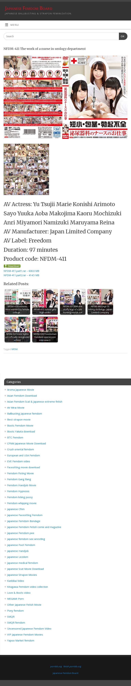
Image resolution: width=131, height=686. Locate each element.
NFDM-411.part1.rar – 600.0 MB (21, 271)
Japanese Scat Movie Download (25, 568)
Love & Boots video (19, 592)
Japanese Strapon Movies (22, 574)
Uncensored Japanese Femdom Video (29, 628)
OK (122, 36)
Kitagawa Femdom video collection (27, 586)
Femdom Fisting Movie (20, 473)
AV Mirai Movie (15, 407)
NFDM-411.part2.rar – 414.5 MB (21, 275)
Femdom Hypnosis (18, 491)
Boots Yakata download (21, 431)
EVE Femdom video (18, 461)
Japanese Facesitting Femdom (24, 515)
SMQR (10, 616)
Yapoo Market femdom (20, 640)
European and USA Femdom (23, 455)
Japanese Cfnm (16, 509)
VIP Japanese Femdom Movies (25, 634)
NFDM (15, 349)
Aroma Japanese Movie (20, 389)
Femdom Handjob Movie (21, 485)
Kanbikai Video (15, 580)
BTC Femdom (15, 437)
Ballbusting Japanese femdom (24, 413)
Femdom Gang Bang (19, 479)
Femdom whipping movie (22, 503)
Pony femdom (15, 610)
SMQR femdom (16, 622)
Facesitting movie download (23, 467)
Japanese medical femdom (22, 562)
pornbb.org (56, 666)
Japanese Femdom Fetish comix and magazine (34, 527)
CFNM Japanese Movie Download (26, 443)
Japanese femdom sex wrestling (26, 539)
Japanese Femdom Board (28, 8)
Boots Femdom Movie (20, 425)
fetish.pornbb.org (72, 666)
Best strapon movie (19, 419)
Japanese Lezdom (17, 557)
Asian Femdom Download (22, 395)
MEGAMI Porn (15, 598)
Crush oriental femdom (20, 449)
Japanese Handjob (18, 551)
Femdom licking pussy (20, 497)
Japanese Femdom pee (20, 533)
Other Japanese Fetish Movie (24, 604)
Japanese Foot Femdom (21, 545)
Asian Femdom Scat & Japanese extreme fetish (34, 401)
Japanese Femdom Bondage (23, 521)
